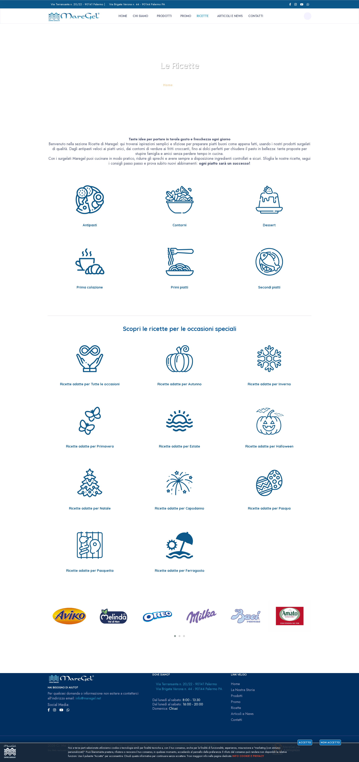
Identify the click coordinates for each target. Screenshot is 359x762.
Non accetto (330, 742)
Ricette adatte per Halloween (269, 446)
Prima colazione (90, 287)
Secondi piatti (269, 287)
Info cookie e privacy (248, 756)
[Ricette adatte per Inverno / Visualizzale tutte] (269, 358)
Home (123, 16)
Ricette (202, 16)
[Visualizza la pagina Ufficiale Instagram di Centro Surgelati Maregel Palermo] (295, 4)
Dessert (269, 225)
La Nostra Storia (243, 690)
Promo (185, 16)
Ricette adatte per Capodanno (179, 508)
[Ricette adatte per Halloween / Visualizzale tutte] (269, 420)
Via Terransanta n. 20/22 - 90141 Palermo (77, 4)
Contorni (179, 225)
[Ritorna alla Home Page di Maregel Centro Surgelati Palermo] (74, 15)
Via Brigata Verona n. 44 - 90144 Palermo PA (137, 4)
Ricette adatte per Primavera (90, 446)
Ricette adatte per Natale (90, 508)
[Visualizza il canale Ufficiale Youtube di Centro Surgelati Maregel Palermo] (301, 4)
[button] (175, 636)
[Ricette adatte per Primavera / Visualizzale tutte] (89, 420)
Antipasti (90, 225)
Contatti (255, 16)
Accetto (305, 742)
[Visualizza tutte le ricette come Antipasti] (89, 199)
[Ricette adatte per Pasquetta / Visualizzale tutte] (89, 544)
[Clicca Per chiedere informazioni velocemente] (308, 4)
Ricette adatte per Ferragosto (179, 570)
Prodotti (164, 16)
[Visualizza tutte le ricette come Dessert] (269, 199)
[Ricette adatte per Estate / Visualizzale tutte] (179, 420)
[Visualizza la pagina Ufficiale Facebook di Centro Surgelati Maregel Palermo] (290, 4)
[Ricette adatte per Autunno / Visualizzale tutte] (179, 358)
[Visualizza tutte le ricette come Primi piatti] (179, 261)
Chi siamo (140, 16)
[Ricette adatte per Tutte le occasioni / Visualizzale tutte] (89, 358)
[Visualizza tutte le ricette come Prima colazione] (89, 261)
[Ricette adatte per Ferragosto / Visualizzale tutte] (179, 544)
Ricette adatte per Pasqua (269, 508)
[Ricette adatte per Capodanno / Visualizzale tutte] (179, 482)
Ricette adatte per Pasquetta (89, 570)
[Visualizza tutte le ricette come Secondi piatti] (269, 261)
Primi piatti (179, 287)
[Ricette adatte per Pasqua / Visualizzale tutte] (269, 482)
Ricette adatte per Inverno (269, 384)
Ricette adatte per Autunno (179, 384)
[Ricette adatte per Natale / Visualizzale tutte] (89, 482)
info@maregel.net (88, 698)
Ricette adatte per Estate (179, 446)
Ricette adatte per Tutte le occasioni (89, 384)
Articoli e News (230, 16)
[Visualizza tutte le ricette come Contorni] (179, 199)
